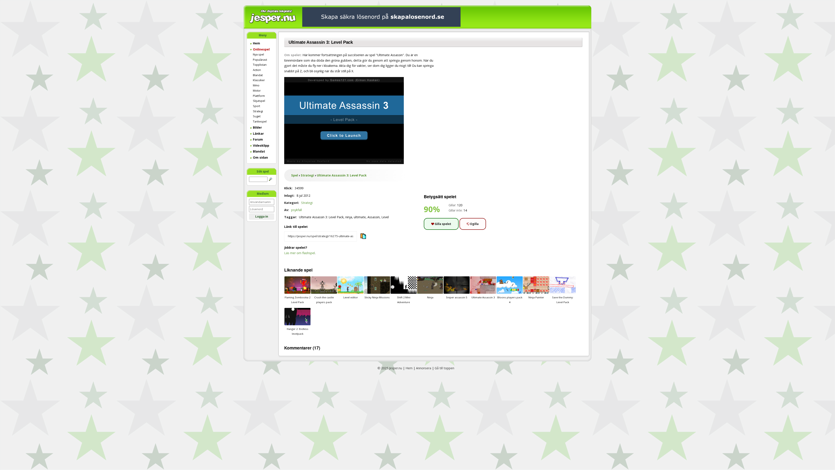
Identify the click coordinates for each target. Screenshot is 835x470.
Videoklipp (260, 145)
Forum (257, 139)
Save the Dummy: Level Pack (562, 300)
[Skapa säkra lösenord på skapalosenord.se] (381, 17)
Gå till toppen (444, 368)
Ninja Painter (536, 297)
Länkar (258, 133)
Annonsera (423, 368)
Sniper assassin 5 (456, 297)
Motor (257, 90)
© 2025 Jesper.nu (389, 368)
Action (257, 70)
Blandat (258, 75)
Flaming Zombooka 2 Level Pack (298, 300)
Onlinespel (261, 49)
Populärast (260, 60)
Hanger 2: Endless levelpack (297, 331)
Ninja (430, 297)
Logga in (261, 216)
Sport (256, 106)
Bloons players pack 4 (509, 300)
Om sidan (260, 157)
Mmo (256, 85)
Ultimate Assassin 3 (483, 297)
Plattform (259, 96)
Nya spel (258, 54)
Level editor (350, 297)
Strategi (258, 111)
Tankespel (260, 121)
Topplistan (260, 65)
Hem (256, 43)
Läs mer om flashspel (299, 253)
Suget (257, 116)
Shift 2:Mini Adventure (403, 300)
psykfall (296, 210)
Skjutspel (259, 101)
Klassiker (259, 80)
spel (308, 270)
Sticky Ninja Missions (377, 297)
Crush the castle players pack (324, 300)
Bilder (257, 127)
